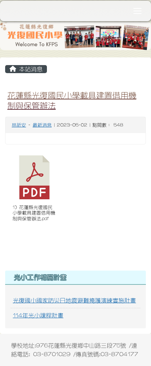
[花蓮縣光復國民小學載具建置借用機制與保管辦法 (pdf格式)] (34, 177)
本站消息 (29, 69)
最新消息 (42, 125)
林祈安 (19, 125)
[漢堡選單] (137, 11)
